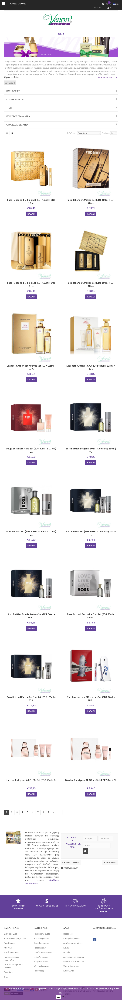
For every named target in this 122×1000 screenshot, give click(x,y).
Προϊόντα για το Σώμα (43, 952)
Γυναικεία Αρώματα (42, 934)
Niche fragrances (41, 957)
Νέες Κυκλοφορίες (41, 966)
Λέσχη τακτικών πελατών (73, 957)
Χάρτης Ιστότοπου (71, 966)
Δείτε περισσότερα (106, 77)
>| (59, 812)
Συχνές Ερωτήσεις (11, 952)
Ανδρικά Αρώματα (41, 938)
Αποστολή (8, 948)
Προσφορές (39, 971)
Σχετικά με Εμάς (10, 934)
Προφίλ (66, 952)
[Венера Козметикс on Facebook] (94, 939)
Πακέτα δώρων (40, 948)
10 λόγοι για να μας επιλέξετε (15, 938)
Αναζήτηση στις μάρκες (73, 943)
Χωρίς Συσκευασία (41, 943)
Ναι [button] (58, 997)
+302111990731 (18, 3)
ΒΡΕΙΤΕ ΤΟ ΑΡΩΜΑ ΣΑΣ (73, 961)
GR (116, 4)
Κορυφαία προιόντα (71, 938)
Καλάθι (31, 214)
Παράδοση (8, 972)
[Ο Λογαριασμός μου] (109, 8)
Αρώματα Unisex (41, 961)
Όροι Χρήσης (9, 943)
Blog (6, 977)
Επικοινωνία (111, 862)
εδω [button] (60, 992)
